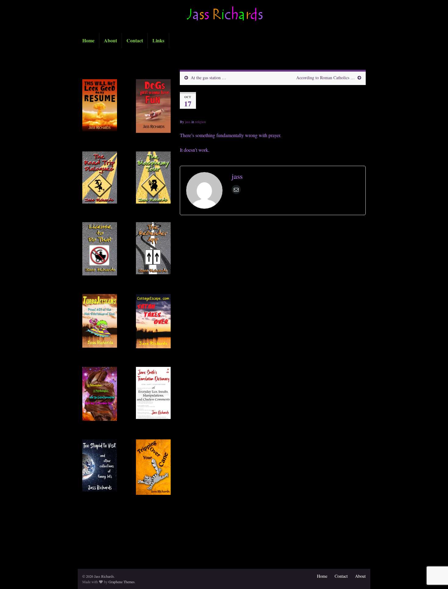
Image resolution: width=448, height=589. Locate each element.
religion (200, 121)
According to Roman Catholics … (325, 77)
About (110, 40)
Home (88, 40)
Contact (134, 40)
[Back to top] (434, 552)
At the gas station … (208, 77)
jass (187, 121)
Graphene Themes (121, 581)
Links (158, 40)
